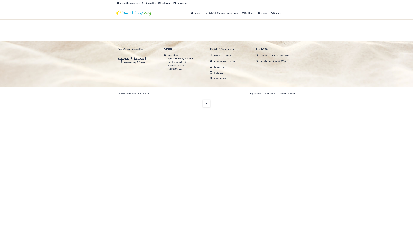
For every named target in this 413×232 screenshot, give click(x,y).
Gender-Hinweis (287, 93)
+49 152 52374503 (223, 55)
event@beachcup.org (224, 61)
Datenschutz (269, 93)
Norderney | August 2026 (273, 61)
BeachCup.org (273, 25)
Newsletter (219, 67)
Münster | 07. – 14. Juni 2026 (274, 55)
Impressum (255, 93)
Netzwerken (220, 78)
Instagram (219, 72)
